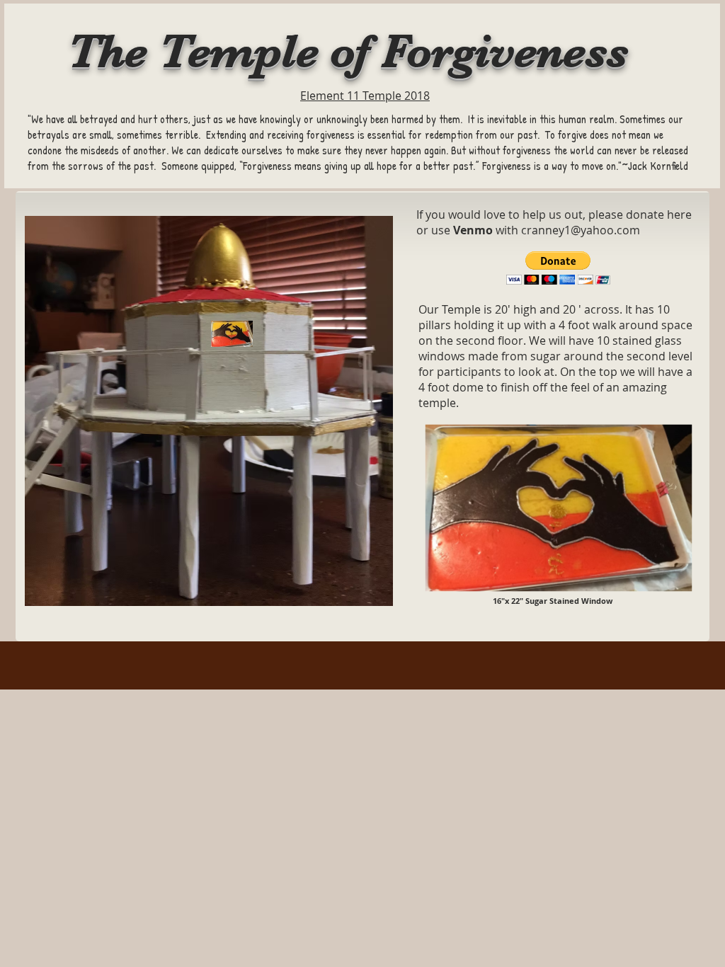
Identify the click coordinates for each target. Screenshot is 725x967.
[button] (558, 268)
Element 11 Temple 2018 (365, 95)
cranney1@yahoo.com (580, 230)
